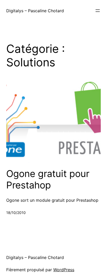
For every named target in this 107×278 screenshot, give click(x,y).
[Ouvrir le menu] (98, 11)
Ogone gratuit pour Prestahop (47, 179)
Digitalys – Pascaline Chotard (35, 10)
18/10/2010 (16, 212)
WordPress (63, 269)
